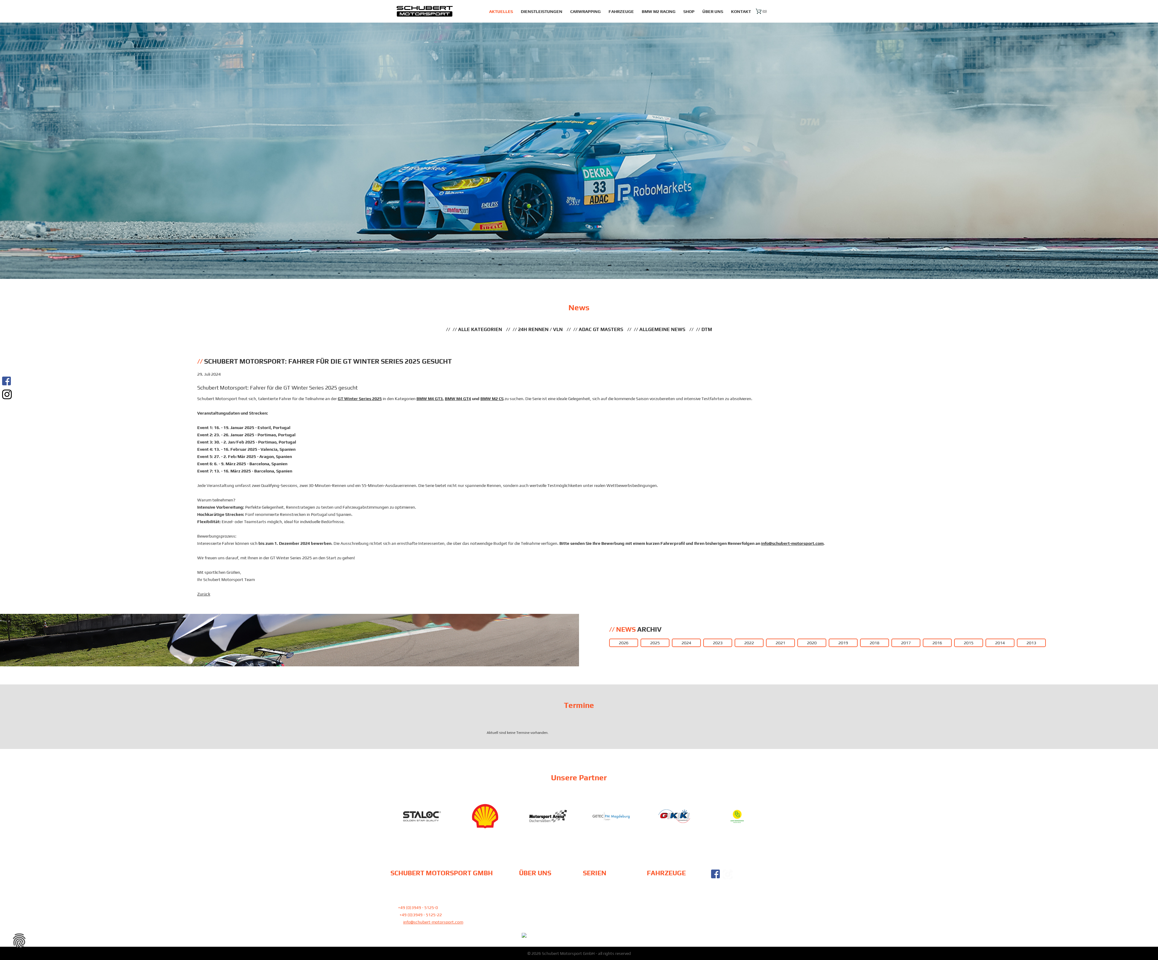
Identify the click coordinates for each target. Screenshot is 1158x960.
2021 (780, 642)
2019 (843, 642)
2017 (906, 642)
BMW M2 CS (492, 398)
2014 (1000, 642)
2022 (749, 642)
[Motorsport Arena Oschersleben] (485, 816)
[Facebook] (7, 381)
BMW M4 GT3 (429, 398)
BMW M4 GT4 (458, 398)
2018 (874, 642)
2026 (623, 642)
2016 (937, 642)
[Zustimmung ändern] (19, 940)
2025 (655, 642)
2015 (968, 642)
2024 (686, 642)
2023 (718, 642)
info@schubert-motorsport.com (792, 543)
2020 (812, 642)
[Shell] (422, 816)
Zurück (203, 594)
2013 (1031, 642)
